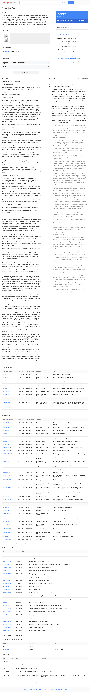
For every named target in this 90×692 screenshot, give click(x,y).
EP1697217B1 (6, 580)
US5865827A (6, 444)
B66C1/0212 (8, 51)
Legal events (79, 57)
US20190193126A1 (8, 469)
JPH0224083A (6, 618)
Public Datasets (43, 689)
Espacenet (66, 62)
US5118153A (6, 422)
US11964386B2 (7, 487)
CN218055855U (7, 574)
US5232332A (6, 558)
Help (65, 689)
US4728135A (6, 394)
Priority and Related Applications (71, 58)
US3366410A (6, 602)
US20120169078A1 (8, 457)
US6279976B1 (6, 447)
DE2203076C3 (6, 402)
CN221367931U (7, 599)
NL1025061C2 (6, 536)
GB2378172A (6, 586)
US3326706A (6, 377)
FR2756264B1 (6, 524)
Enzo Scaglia (65, 24)
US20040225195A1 (8, 454)
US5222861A (6, 427)
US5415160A (6, 438)
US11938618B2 (7, 483)
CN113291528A (7, 596)
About (25, 689)
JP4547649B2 (6, 528)
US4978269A (6, 507)
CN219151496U (7, 611)
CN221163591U (7, 621)
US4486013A (6, 408)
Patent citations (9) (64, 57)
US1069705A (6, 374)
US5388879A (6, 433)
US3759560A (6, 570)
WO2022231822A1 (8, 480)
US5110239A (6, 521)
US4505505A (6, 388)
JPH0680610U (6, 615)
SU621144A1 (6, 385)
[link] (11, 51)
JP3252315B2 (6, 577)
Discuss (80, 62)
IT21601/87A (6, 649)
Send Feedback (33, 689)
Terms (51, 689)
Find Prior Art (73, 20)
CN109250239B (7, 592)
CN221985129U (7, 627)
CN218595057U (7, 624)
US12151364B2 (7, 492)
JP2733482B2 (6, 589)
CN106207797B (7, 583)
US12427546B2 (7, 496)
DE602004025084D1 (8, 532)
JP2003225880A (7, 567)
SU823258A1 (6, 630)
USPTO (66, 61)
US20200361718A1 (8, 472)
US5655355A (6, 441)
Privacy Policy (58, 689)
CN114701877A (7, 608)
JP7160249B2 (6, 539)
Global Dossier (73, 62)
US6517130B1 (6, 450)
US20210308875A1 (8, 475)
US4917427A (6, 555)
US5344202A (6, 430)
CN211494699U (7, 561)
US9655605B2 (6, 466)
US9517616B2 (6, 461)
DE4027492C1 (6, 513)
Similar (82, 20)
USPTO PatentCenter (73, 61)
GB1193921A (6, 382)
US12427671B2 (7, 499)
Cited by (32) (73, 57)
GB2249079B (6, 518)
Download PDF (63, 20)
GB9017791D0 (6, 510)
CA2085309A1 (6, 564)
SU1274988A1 (6, 391)
